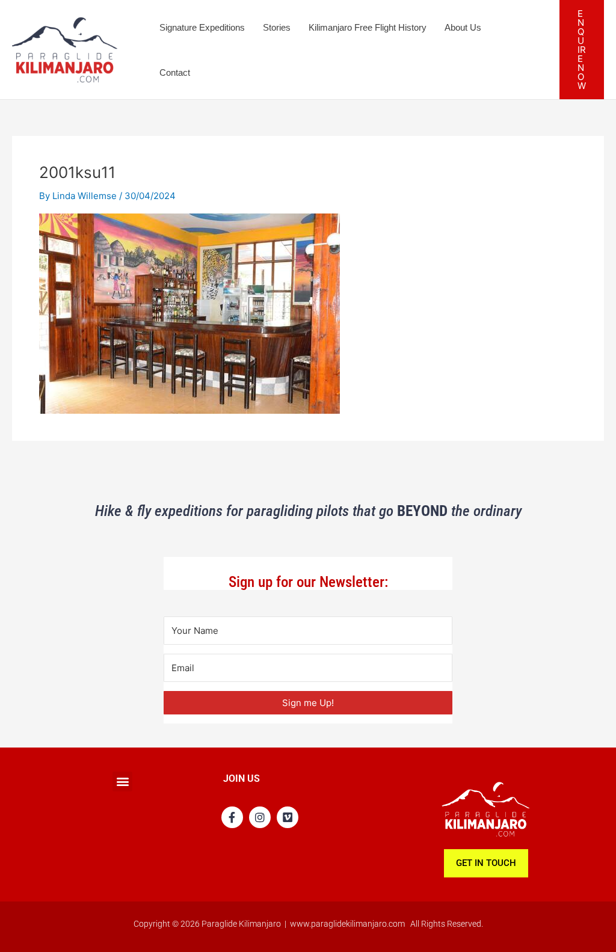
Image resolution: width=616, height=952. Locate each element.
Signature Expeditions (202, 27)
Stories (277, 27)
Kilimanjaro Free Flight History (368, 27)
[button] (581, 49)
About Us (463, 27)
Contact (174, 72)
